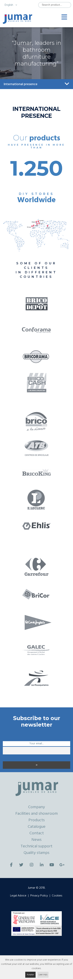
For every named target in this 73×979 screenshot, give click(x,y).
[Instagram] (31, 865)
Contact (36, 833)
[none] (10, 5)
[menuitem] (10, 5)
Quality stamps (36, 853)
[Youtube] (51, 865)
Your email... (36, 744)
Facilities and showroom (36, 813)
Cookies (57, 895)
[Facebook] (11, 865)
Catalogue (36, 826)
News (36, 840)
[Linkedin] (41, 865)
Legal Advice (18, 895)
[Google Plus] (61, 865)
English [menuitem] (9, 5)
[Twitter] (21, 865)
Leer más (43, 975)
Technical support (36, 846)
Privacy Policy (39, 895)
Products (36, 820)
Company (36, 807)
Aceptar (30, 975)
